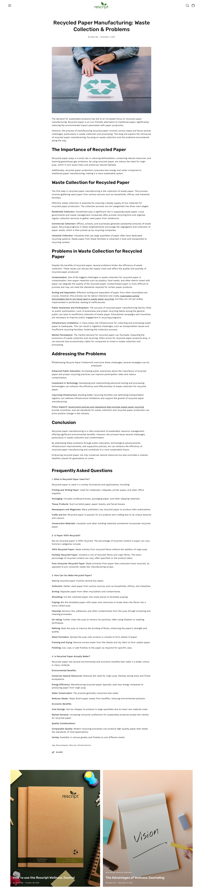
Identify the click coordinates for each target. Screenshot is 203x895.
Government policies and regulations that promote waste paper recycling (106, 407)
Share (59, 752)
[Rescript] (101, 5)
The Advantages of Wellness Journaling (135, 878)
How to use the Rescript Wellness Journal (44, 878)
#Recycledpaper (62, 745)
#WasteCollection (84, 745)
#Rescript (73, 745)
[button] (187, 5)
